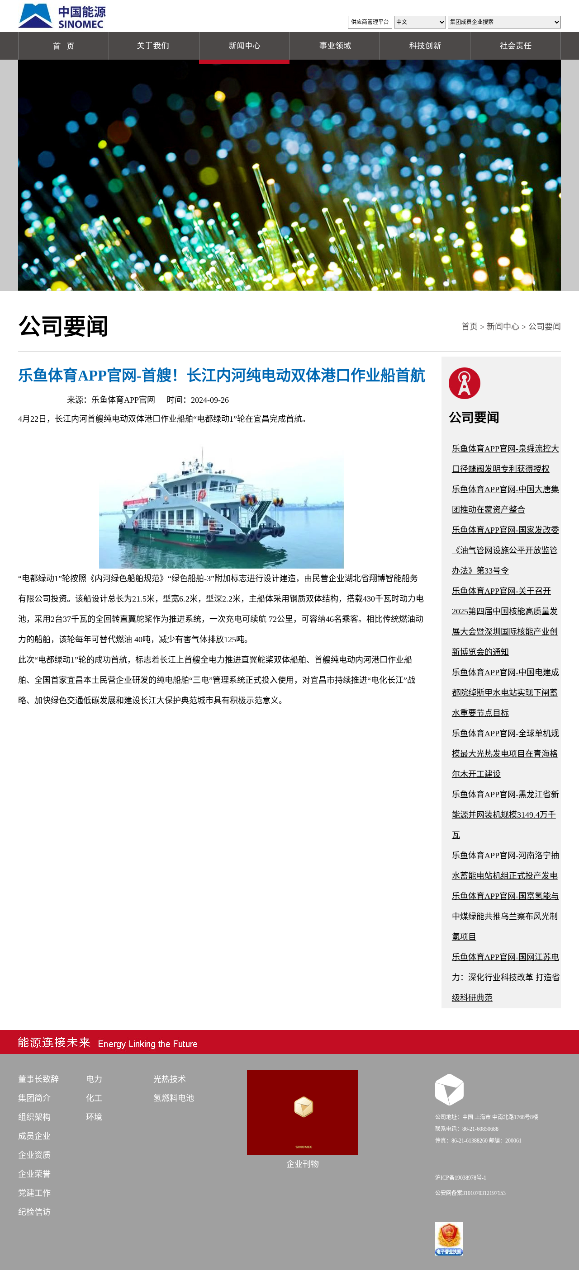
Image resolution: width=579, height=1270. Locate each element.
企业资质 (34, 1155)
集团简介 (34, 1098)
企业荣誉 (34, 1174)
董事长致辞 (38, 1079)
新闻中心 (503, 326)
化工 (94, 1098)
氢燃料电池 (173, 1098)
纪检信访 (34, 1212)
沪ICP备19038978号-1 (460, 1178)
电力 (94, 1079)
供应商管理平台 (370, 22)
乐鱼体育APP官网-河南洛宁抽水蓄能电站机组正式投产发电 (505, 865)
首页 (469, 326)
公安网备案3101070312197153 (470, 1193)
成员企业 (34, 1136)
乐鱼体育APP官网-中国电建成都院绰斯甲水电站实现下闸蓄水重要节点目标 (505, 693)
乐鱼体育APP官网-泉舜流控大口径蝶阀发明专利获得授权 (505, 459)
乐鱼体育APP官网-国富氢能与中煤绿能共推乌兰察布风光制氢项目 (505, 916)
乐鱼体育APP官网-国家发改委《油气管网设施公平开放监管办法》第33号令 (505, 550)
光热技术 (169, 1079)
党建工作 (34, 1193)
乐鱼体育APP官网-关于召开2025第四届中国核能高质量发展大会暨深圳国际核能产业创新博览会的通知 (505, 622)
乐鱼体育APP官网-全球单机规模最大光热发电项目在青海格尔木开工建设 (505, 754)
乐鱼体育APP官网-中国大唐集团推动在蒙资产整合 (505, 499)
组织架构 (34, 1117)
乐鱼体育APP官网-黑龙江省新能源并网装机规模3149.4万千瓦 (505, 815)
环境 (94, 1117)
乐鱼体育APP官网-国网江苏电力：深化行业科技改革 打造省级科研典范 (506, 977)
